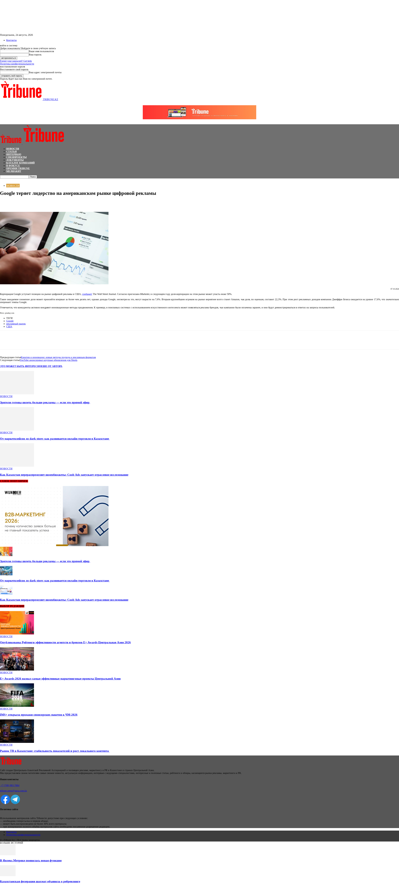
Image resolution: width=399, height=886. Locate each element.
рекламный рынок (16, 323)
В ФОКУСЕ (13, 165)
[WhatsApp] (16, 203)
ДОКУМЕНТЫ (15, 160)
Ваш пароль (35, 54)
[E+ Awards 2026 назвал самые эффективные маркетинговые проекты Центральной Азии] (17, 669)
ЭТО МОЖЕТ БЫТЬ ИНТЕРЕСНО (20, 366)
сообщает (87, 294)
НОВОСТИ (12, 148)
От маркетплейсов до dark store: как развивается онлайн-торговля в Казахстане (55, 438)
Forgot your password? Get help (16, 61)
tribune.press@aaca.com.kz (13, 790)
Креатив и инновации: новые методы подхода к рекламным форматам (58, 357)
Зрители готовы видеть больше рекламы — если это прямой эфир (45, 402)
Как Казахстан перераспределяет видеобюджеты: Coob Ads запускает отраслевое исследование (64, 474)
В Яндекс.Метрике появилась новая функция (31, 860)
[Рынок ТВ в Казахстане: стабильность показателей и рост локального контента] (17, 742)
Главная (3, 180)
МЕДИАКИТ (13, 171)
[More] (39, 203)
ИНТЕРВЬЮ (13, 154)
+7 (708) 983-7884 (9, 785)
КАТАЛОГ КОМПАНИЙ (20, 162)
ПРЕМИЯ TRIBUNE (18, 168)
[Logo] (11, 143)
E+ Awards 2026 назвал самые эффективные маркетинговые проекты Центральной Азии (60, 678)
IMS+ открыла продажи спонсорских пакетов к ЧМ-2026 (38, 714)
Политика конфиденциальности (17, 63)
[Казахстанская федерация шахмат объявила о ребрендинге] (8, 875)
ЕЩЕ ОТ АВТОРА (51, 366)
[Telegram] (27, 203)
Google (10, 321)
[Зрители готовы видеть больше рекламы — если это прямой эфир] (17, 393)
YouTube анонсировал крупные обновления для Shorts (48, 360)
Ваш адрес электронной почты (45, 72)
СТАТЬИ (11, 151)
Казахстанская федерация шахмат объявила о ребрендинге (40, 881)
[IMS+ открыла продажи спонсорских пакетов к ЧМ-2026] (17, 706)
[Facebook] (5, 203)
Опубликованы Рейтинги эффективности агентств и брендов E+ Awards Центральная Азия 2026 (65, 642)
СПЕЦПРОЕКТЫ (16, 157)
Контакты (11, 40)
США (9, 326)
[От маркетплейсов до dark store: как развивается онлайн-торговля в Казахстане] (17, 429)
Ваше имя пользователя (41, 51)
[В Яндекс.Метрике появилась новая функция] (8, 854)
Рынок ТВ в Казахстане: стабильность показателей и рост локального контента (55, 751)
